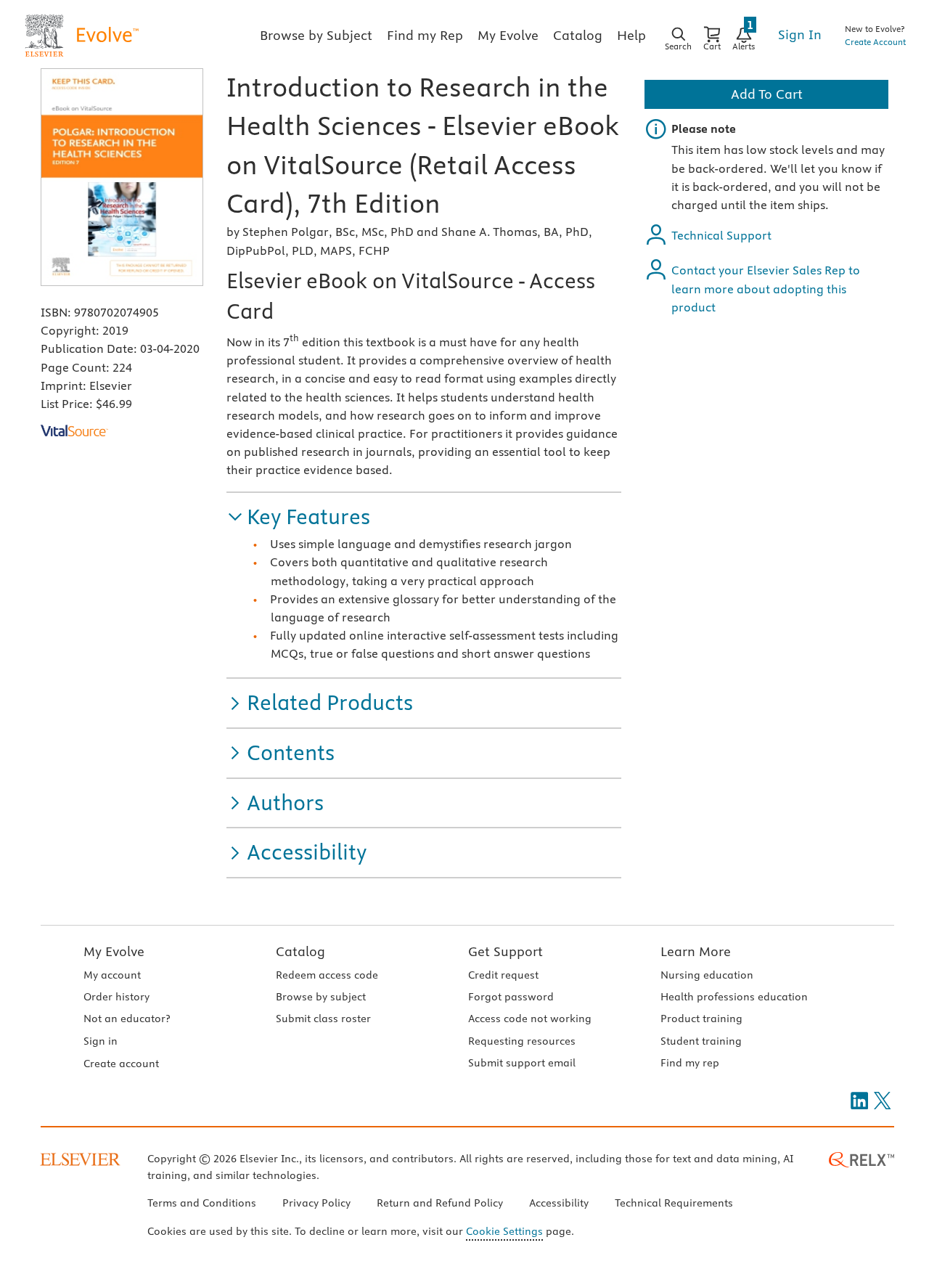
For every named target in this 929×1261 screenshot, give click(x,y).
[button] (298, 517)
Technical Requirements (674, 1202)
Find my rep (689, 1062)
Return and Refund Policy (440, 1202)
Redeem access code (327, 975)
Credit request (503, 975)
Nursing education (706, 975)
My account (112, 975)
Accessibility (559, 1202)
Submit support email (522, 1062)
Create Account (875, 41)
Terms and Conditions (201, 1202)
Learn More (695, 951)
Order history (116, 996)
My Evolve (113, 951)
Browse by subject (321, 996)
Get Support (505, 951)
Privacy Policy (316, 1202)
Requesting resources (522, 1041)
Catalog (300, 951)
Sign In (800, 34)
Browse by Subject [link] (316, 35)
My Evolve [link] (508, 35)
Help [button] (631, 35)
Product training (701, 1018)
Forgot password (511, 996)
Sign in (100, 1041)
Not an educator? (126, 1018)
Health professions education (734, 996)
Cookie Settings (504, 1231)
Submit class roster (323, 1018)
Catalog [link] (577, 35)
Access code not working (530, 1018)
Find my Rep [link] (425, 35)
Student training (701, 1041)
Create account (121, 1063)
